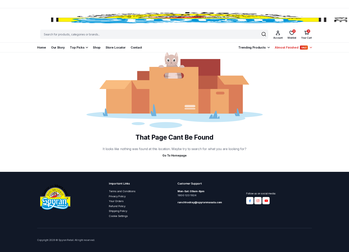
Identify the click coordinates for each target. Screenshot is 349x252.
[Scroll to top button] (340, 243)
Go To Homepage (174, 155)
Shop (97, 47)
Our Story (58, 47)
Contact (136, 47)
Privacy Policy (117, 196)
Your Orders (116, 201)
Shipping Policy (118, 211)
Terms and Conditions (122, 191)
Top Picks (77, 47)
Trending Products (252, 47)
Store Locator (116, 47)
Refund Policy (117, 206)
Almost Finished (291, 47)
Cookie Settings (118, 216)
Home (41, 47)
